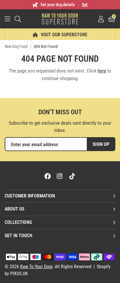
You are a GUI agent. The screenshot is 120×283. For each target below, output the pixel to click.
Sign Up (101, 144)
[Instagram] (60, 176)
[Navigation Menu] (7, 19)
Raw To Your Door (60, 18)
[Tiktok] (72, 176)
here (102, 71)
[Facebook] (48, 176)
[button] (111, 19)
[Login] (101, 19)
